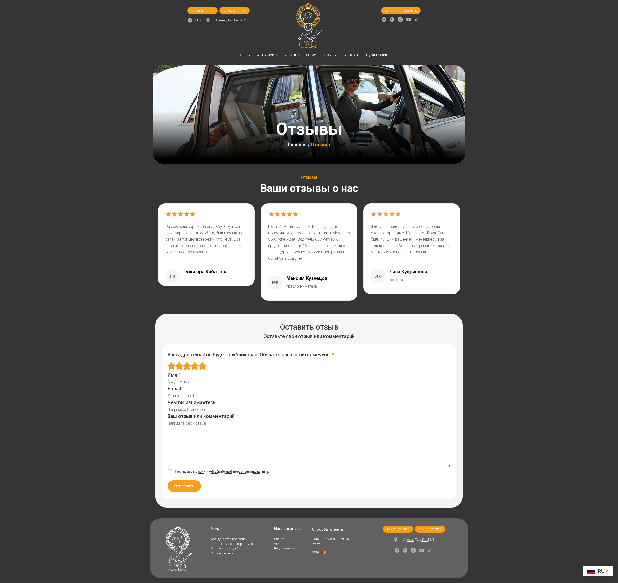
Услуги (290, 55)
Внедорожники (284, 548)
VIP (276, 544)
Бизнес (279, 539)
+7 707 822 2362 (234, 11)
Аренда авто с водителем (229, 539)
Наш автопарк (287, 528)
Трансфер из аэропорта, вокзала (235, 544)
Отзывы (329, 55)
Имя (174, 375)
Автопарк (265, 55)
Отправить (184, 486)
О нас (311, 55)
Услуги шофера (222, 553)
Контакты (351, 55)
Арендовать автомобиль (401, 11)
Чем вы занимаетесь (192, 402)
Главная (244, 55)
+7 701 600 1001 (202, 11)
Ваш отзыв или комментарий (203, 416)
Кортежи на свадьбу (225, 548)
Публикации (376, 55)
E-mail (176, 389)
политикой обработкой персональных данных (233, 471)
